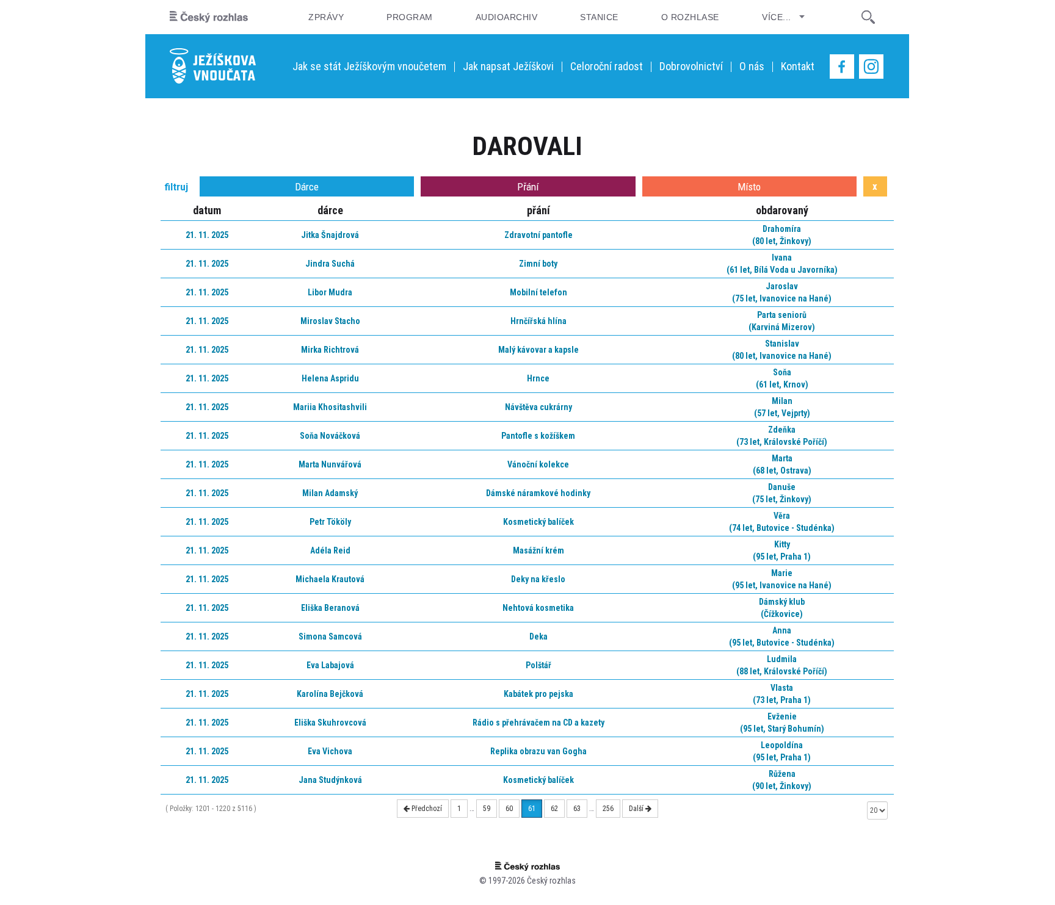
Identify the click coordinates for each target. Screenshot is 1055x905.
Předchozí (426, 808)
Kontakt (797, 66)
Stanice (599, 17)
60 (509, 808)
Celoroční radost (606, 66)
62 (554, 808)
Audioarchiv (506, 17)
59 (486, 808)
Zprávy (326, 17)
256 (608, 808)
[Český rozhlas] (209, 17)
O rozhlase (690, 17)
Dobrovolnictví (691, 66)
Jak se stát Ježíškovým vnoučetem (369, 66)
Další (637, 808)
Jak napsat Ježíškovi (508, 66)
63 (577, 808)
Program (409, 17)
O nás (751, 66)
